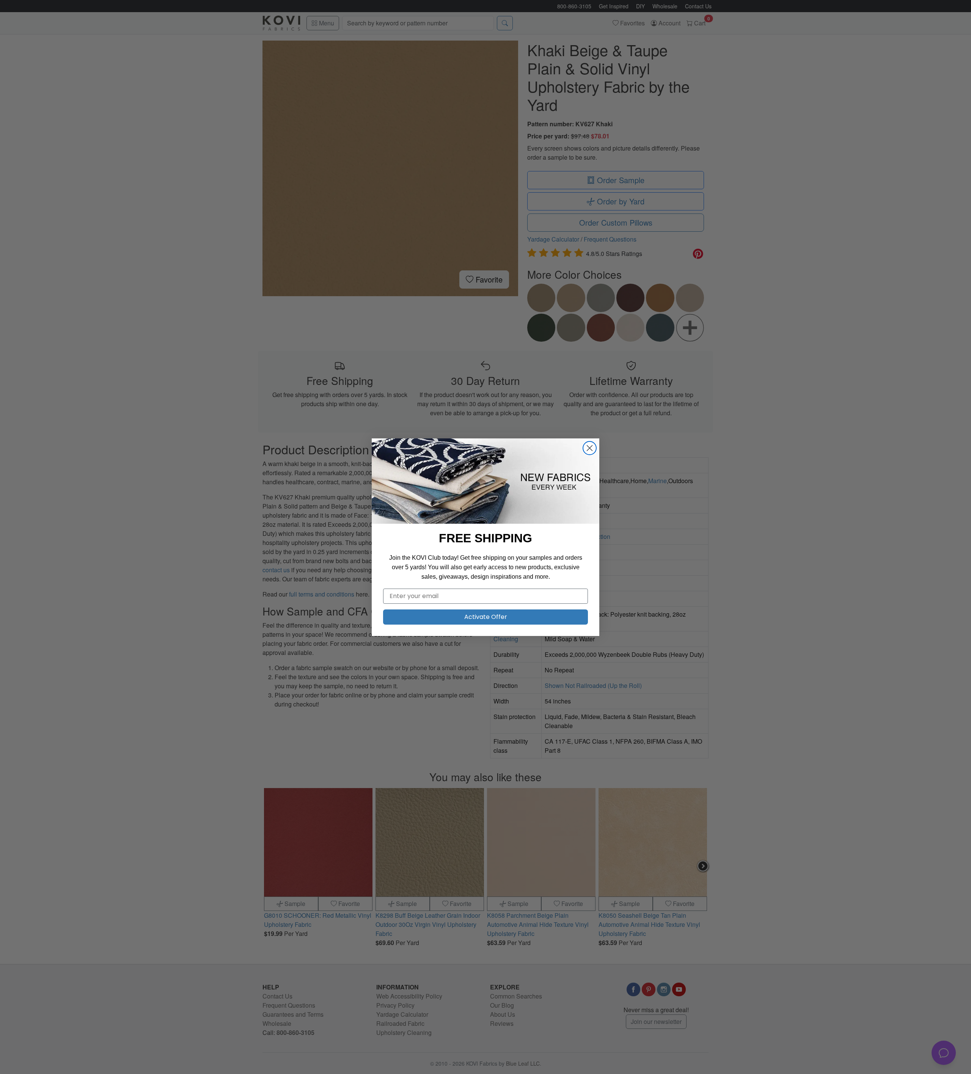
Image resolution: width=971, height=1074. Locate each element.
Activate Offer (485, 616)
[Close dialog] (589, 448)
